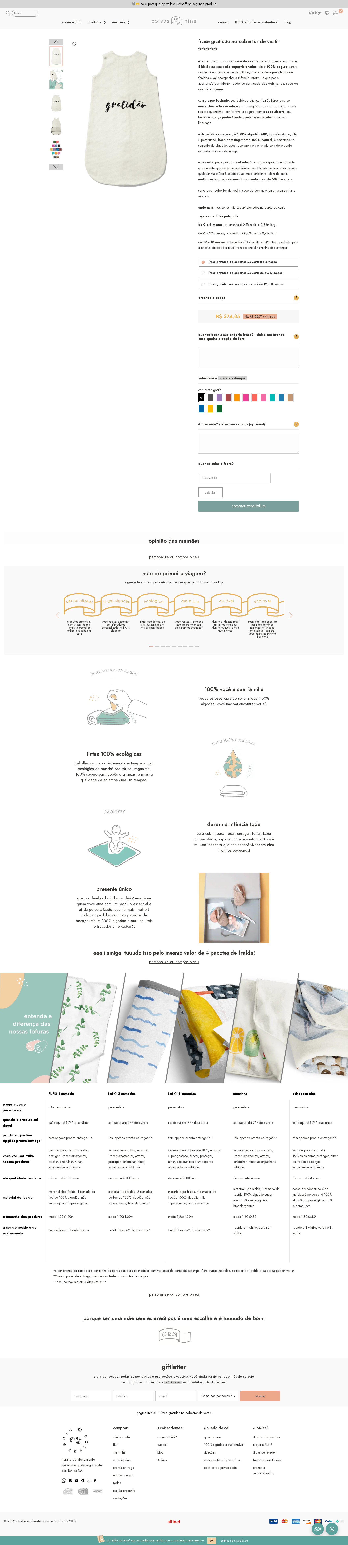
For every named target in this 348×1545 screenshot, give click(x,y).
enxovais (119, 22)
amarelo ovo (210, 408)
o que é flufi (71, 22)
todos (117, 1483)
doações (210, 1452)
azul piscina (201, 408)
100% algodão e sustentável (256, 22)
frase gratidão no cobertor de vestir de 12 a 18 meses (245, 284)
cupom (223, 22)
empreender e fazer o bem (222, 1460)
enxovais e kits (123, 1475)
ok (211, 1540)
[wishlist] (74, 44)
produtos (94, 22)
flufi (116, 1444)
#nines (162, 1460)
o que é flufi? (167, 1437)
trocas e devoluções (267, 1460)
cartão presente (124, 1490)
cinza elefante (210, 397)
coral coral (254, 397)
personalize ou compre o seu (174, 557)
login (318, 13)
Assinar (260, 1396)
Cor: (209, 390)
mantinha (119, 1452)
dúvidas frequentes (266, 1437)
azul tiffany (272, 397)
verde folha (219, 408)
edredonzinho (122, 1460)
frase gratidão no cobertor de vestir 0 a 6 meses (242, 262)
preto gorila (201, 397)
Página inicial (146, 1413)
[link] (335, 13)
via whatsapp (71, 1465)
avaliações (120, 1498)
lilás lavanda (219, 397)
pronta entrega (123, 1467)
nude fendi (290, 397)
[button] (208, 49)
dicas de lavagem (265, 1452)
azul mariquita (281, 397)
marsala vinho (228, 397)
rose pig (263, 397)
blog (287, 22)
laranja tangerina (237, 397)
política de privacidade (220, 1467)
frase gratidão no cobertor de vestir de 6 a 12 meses (245, 273)
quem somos (212, 1437)
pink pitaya (245, 397)
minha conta (121, 1437)
